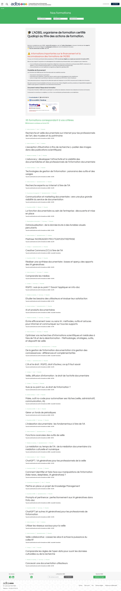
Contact (80, 585)
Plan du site (87, 585)
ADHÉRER (115, 4)
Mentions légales (99, 585)
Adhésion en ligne (99, 577)
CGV (93, 585)
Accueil (2, 8)
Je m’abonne (68, 577)
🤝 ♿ (37, 100)
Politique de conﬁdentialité (111, 585)
